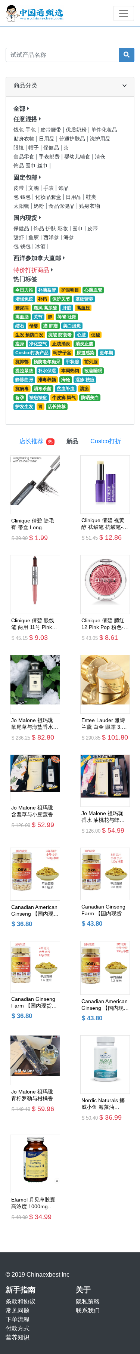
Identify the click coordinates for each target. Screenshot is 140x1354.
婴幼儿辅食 (78, 157)
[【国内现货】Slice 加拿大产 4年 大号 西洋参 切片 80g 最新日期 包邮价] (35, 966)
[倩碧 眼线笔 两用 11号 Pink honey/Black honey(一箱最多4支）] (35, 584)
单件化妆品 (104, 130)
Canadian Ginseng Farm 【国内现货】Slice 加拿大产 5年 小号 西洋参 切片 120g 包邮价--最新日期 (104, 910)
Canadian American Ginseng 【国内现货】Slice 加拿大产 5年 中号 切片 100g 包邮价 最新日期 (104, 1004)
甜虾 (19, 237)
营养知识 (17, 1337)
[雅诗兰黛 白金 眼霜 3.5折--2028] (105, 684)
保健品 (51, 148)
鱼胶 (34, 237)
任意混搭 (25, 119)
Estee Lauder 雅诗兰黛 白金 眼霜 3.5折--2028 (103, 723)
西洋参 (51, 237)
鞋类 (91, 197)
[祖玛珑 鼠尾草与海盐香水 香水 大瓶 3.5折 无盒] (35, 684)
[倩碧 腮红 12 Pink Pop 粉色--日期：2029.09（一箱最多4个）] (105, 584)
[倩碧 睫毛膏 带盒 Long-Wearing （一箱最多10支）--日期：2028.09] (35, 485)
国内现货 (25, 218)
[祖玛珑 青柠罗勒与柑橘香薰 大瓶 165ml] (35, 1060)
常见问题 (17, 1310)
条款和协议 (20, 1301)
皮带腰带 (51, 130)
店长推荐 (36, 441)
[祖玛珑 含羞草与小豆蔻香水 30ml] (35, 778)
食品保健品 (62, 206)
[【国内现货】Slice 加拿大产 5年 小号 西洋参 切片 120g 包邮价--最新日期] (105, 874)
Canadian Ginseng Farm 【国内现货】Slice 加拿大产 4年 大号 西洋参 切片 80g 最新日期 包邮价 (34, 1002)
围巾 (78, 228)
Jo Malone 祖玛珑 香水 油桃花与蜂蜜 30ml (103, 816)
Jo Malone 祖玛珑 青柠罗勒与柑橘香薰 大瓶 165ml (34, 1095)
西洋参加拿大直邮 (37, 258)
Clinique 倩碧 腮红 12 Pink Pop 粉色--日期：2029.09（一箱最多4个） (104, 623)
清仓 (100, 157)
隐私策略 (88, 1301)
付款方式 (17, 1328)
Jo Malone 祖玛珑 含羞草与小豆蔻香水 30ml (34, 811)
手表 (49, 188)
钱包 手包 (25, 130)
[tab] (72, 441)
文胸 (34, 188)
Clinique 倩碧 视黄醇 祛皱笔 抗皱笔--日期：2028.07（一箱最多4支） (104, 523)
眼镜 (19, 148)
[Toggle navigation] (123, 13)
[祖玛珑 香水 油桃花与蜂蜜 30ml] (105, 780)
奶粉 (40, 206)
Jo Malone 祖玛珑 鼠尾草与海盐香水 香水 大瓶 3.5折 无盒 (33, 723)
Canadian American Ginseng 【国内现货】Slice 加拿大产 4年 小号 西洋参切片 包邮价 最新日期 (34, 910)
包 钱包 (22, 197)
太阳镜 (22, 206)
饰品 (63, 188)
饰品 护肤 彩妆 (51, 228)
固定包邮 (25, 177)
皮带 (19, 188)
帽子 (34, 148)
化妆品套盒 (49, 197)
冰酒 (41, 246)
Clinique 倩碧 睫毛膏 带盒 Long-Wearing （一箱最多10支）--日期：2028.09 (35, 524)
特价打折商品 (31, 270)
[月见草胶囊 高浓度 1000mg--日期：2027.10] (35, 1164)
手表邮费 (50, 157)
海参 (68, 237)
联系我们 (88, 1310)
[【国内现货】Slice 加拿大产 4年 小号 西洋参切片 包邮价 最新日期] (35, 874)
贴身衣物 (24, 139)
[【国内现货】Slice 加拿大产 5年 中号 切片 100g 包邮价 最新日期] (105, 967)
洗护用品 (100, 139)
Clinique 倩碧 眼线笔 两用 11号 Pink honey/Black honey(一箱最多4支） (32, 623)
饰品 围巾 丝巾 (31, 166)
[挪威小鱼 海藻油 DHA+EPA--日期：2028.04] (105, 1064)
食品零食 (24, 157)
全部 (19, 108)
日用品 (47, 139)
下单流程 (17, 1319)
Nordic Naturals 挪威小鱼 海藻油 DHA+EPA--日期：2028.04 (103, 1103)
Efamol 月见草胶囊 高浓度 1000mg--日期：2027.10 (34, 1203)
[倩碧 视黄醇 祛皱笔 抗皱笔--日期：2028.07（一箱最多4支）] (105, 484)
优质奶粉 (77, 130)
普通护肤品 (73, 139)
